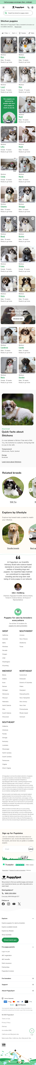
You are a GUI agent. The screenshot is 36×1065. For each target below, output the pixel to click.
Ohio (3, 709)
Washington (6, 662)
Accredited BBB (6, 1030)
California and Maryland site (10, 1034)
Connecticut (23, 675)
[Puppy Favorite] (14, 39)
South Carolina (6, 757)
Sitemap (4, 1026)
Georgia (4, 738)
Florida (4, 734)
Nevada (4, 650)
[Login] (32, 7)
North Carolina (6, 753)
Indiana (4, 679)
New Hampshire (24, 698)
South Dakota (6, 713)
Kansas (4, 686)
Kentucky (5, 741)
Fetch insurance (6, 963)
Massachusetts (24, 694)
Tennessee (5, 760)
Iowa (3, 683)
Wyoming (5, 666)
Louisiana (5, 745)
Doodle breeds (13, 548)
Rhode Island (23, 713)
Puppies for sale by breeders (17, 870)
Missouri (5, 698)
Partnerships (5, 967)
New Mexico (23, 639)
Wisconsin (5, 717)
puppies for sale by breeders (18, 626)
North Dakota (6, 705)
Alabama (5, 726)
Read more (18, 26)
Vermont (22, 717)
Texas (21, 647)
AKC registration (7, 955)
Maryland (22, 690)
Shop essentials (6, 934)
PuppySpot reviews (8, 971)
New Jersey (23, 702)
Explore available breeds (9, 927)
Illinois (4, 675)
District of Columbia (25, 683)
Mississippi (5, 749)
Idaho (4, 643)
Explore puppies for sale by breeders (13, 923)
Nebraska (5, 702)
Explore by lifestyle (8, 931)
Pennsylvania (23, 709)
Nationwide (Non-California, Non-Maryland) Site (16, 1038)
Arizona (21, 635)
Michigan (5, 690)
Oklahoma (22, 643)
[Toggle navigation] (3, 7)
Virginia (4, 764)
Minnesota (5, 694)
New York (22, 705)
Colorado (5, 639)
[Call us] (28, 7)
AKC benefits (6, 959)
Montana (5, 647)
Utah (3, 658)
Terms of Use (6, 1018)
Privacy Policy (6, 1022)
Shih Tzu (13, 502)
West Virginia (6, 768)
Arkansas (5, 730)
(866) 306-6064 (10, 893)
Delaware (22, 679)
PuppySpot (5, 870)
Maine (21, 686)
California (5, 635)
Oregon (4, 654)
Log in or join (6, 951)
